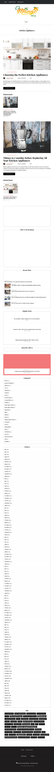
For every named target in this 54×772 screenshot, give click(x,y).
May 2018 (7, 688)
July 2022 (6, 566)
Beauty (6, 380)
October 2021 (8, 588)
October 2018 (8, 676)
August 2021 (7, 593)
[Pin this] (41, 78)
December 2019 (8, 641)
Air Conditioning (20, 713)
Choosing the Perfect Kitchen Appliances (25, 74)
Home (5, 2)
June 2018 (7, 685)
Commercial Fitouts (10, 718)
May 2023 (7, 542)
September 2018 (8, 678)
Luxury (6, 417)
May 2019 (7, 659)
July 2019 (6, 654)
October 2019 (8, 646)
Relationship (7, 427)
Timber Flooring (41, 737)
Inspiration (7, 410)
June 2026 (7, 452)
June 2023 (7, 539)
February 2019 (8, 666)
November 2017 (8, 702)
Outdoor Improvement (10, 419)
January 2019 (7, 668)
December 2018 (8, 671)
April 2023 (7, 544)
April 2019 (7, 661)
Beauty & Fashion (27, 330)
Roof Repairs (44, 734)
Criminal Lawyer (34, 718)
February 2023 (8, 549)
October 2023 (8, 529)
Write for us (20, 2)
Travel (6, 434)
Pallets (6, 734)
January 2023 (7, 551)
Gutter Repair (42, 724)
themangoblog (11, 77)
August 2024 (7, 505)
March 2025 (7, 488)
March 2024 (7, 517)
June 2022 (7, 568)
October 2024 (8, 500)
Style (6, 429)
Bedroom (6, 716)
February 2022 (8, 578)
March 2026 (7, 459)
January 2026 (7, 464)
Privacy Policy (12, 2)
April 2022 (7, 573)
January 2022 (7, 581)
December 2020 (8, 612)
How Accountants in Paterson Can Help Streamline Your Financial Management (28, 297)
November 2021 (8, 585)
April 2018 (7, 690)
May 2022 (7, 571)
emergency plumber (39, 721)
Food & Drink (8, 397)
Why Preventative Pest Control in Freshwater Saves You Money (18, 281)
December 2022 (8, 554)
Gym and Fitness (8, 400)
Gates (37, 724)
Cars (6, 388)
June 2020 (7, 627)
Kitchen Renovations (27, 732)
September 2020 (8, 620)
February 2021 (8, 607)
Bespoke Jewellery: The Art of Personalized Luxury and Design (27, 329)
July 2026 (7, 449)
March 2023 (7, 547)
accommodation (9, 713)
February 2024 (8, 520)
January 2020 (7, 639)
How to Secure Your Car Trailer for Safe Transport (22, 303)
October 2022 (8, 559)
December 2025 (8, 466)
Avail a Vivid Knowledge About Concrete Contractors (23, 291)
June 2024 (7, 510)
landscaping (37, 732)
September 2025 (8, 473)
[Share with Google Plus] (39, 78)
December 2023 (8, 525)
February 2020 (8, 637)
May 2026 (7, 454)
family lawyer (17, 724)
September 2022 (8, 561)
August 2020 (7, 622)
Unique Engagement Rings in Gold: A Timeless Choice (27, 340)
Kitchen (6, 414)
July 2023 (6, 537)
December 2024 (8, 495)
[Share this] (35, 78)
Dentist (20, 721)
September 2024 (8, 503)
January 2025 (7, 493)
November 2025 (8, 469)
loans (43, 732)
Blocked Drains (16, 716)
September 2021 (8, 590)
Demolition (13, 721)
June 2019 (7, 656)
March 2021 (7, 605)
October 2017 (8, 705)
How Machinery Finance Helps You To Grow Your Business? (27, 318)
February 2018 (8, 695)
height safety (7, 726)
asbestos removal (31, 713)
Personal (7, 422)
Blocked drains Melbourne (30, 716)
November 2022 (8, 556)
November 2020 (8, 615)
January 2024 (7, 522)
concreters (25, 719)
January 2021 (7, 610)
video (6, 439)
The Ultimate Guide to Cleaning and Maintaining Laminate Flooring (26, 285)
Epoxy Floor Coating (8, 724)
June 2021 (7, 598)
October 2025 (8, 471)
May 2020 (7, 629)
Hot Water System (10, 729)
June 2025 (7, 481)
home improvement (27, 727)
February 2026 (8, 461)
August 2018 (7, 680)
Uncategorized (8, 436)
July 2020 (7, 624)
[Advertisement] (27, 216)
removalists (36, 734)
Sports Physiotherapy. (23, 737)
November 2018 (8, 673)
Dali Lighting (43, 718)
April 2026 (7, 456)
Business (27, 320)
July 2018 (6, 683)
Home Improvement (12, 72)
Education (7, 390)
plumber (21, 735)
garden (32, 724)
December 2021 (8, 583)
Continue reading (9, 88)
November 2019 (8, 644)
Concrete (18, 718)
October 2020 (8, 617)
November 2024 (8, 498)
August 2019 (7, 651)
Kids (6, 412)
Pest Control (12, 734)
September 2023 (8, 532)
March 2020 (7, 634)
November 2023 (8, 527)
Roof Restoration (11, 737)
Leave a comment (22, 78)
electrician (28, 722)
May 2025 (7, 483)
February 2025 (8, 491)
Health (6, 402)
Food (6, 395)
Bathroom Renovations (41, 713)
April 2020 (7, 632)
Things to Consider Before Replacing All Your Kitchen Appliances (9, 113)
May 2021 (7, 600)
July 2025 (6, 478)
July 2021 (6, 595)
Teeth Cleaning (33, 737)
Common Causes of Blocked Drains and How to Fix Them (27, 371)
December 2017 (8, 700)
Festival (6, 392)
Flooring (26, 724)
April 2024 (7, 515)
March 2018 (7, 693)
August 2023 (7, 534)
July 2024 (7, 508)
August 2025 (7, 476)
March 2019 (7, 663)
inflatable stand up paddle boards (26, 729)
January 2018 (7, 697)
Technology (7, 431)
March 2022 (7, 576)
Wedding (6, 441)
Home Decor (14, 726)
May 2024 (7, 512)
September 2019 (8, 649)
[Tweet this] (37, 78)
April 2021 (7, 603)
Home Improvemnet (9, 407)
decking (7, 721)
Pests (6, 424)
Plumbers (29, 734)
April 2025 (7, 486)
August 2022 (7, 564)
